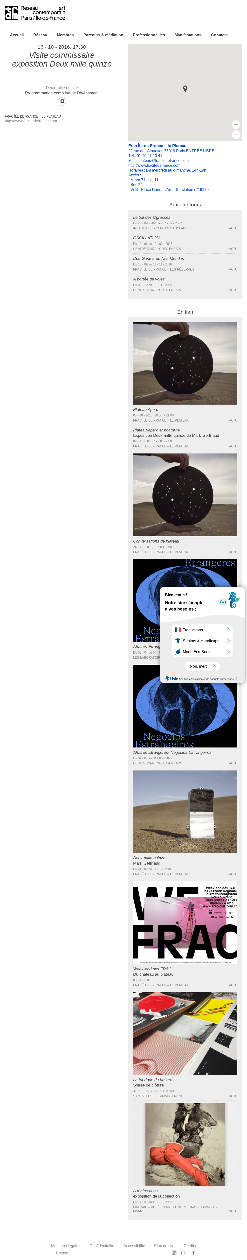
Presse (62, 1253)
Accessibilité (134, 1246)
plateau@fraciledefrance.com (163, 160)
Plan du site (164, 1246)
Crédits (190, 1246)
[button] (185, 88)
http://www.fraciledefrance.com (31, 121)
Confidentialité (101, 1246)
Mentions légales (65, 1246)
